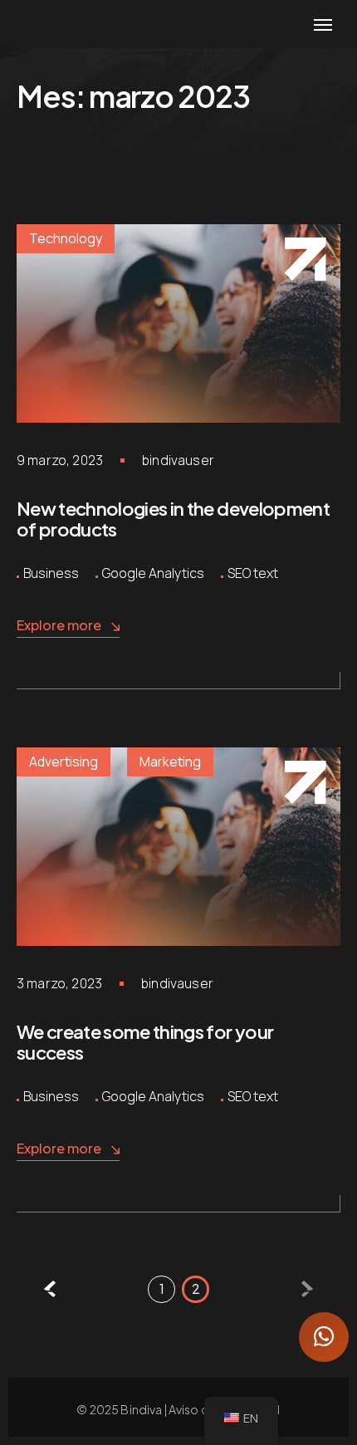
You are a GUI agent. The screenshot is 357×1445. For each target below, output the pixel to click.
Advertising (63, 761)
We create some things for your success (145, 1042)
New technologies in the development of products (173, 519)
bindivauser (178, 460)
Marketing (170, 761)
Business (51, 573)
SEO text (252, 573)
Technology (65, 238)
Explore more (59, 625)
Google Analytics (153, 573)
